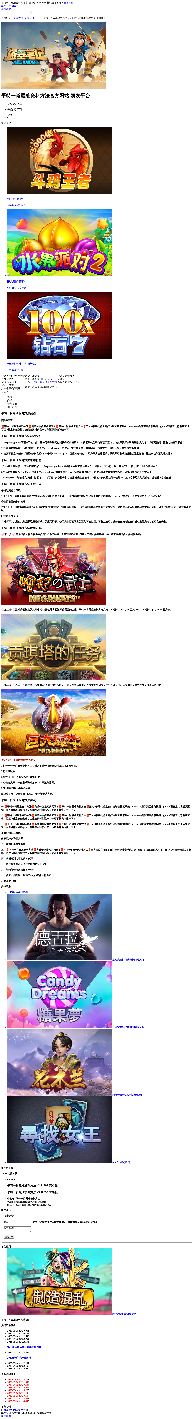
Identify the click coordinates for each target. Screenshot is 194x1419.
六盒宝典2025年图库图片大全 (128, 1027)
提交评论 (9, 1236)
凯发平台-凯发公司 (11, 6)
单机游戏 (6, 9)
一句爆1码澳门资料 (17, 892)
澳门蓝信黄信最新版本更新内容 (24, 1347)
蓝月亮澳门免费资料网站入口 (128, 959)
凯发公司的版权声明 (14, 1409)
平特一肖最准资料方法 (45, 382)
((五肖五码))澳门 (121, 1162)
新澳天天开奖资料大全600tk (127, 1094)
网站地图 (6, 1416)
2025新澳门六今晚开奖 (19, 1357)
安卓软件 (69, 2)
